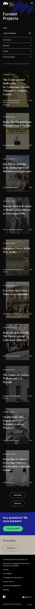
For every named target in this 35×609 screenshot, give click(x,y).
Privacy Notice (8, 581)
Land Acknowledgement (12, 585)
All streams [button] (7, 40)
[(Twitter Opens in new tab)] (8, 597)
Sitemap (6, 589)
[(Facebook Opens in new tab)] (4, 597)
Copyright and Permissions (13, 577)
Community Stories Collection (14, 559)
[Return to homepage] (9, 4)
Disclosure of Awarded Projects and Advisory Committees (16, 564)
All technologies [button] (9, 57)
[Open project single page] (17, 89)
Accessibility (7, 573)
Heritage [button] (6, 45)
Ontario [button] (5, 51)
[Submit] (29, 33)
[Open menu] (31, 4)
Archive (5, 569)
